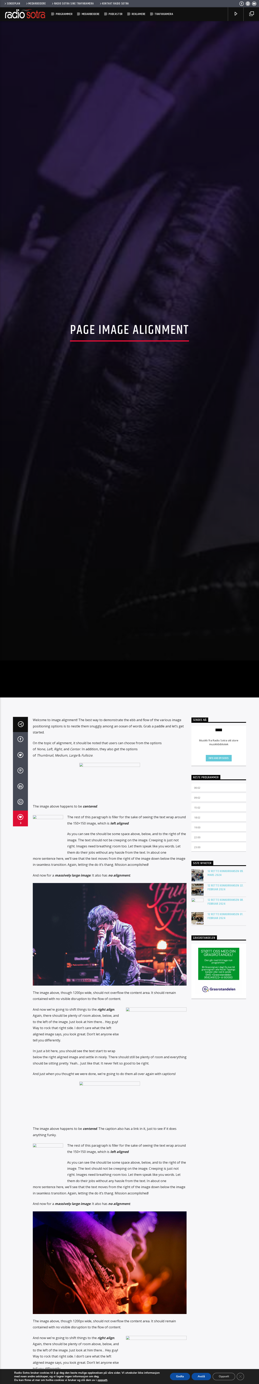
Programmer (64, 14)
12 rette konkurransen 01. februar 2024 (225, 975)
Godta (180, 1376)
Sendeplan (13, 3)
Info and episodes (219, 817)
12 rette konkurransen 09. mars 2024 (226, 931)
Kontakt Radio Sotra (115, 3)
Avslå (201, 1376)
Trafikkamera (164, 14)
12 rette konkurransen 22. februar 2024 (226, 946)
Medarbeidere (37, 3)
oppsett (102, 1380)
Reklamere (138, 14)
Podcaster (116, 14)
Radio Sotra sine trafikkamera (74, 3)
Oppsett (224, 1376)
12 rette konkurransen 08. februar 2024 (226, 960)
